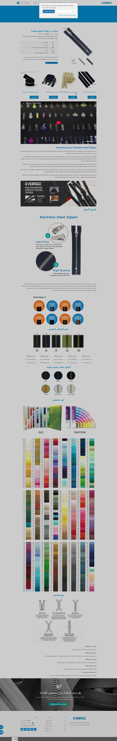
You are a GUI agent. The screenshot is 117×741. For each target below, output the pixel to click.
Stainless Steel (42, 34)
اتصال (35, 3)
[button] (64, 28)
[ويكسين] (31, 729)
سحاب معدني (53, 34)
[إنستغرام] (25, 729)
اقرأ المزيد (92, 97)
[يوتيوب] (22, 729)
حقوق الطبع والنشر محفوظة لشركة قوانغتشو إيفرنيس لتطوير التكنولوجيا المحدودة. (58, 739)
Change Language (48, 11)
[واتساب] (35, 729)
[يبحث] (18, 3)
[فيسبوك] (28, 729)
